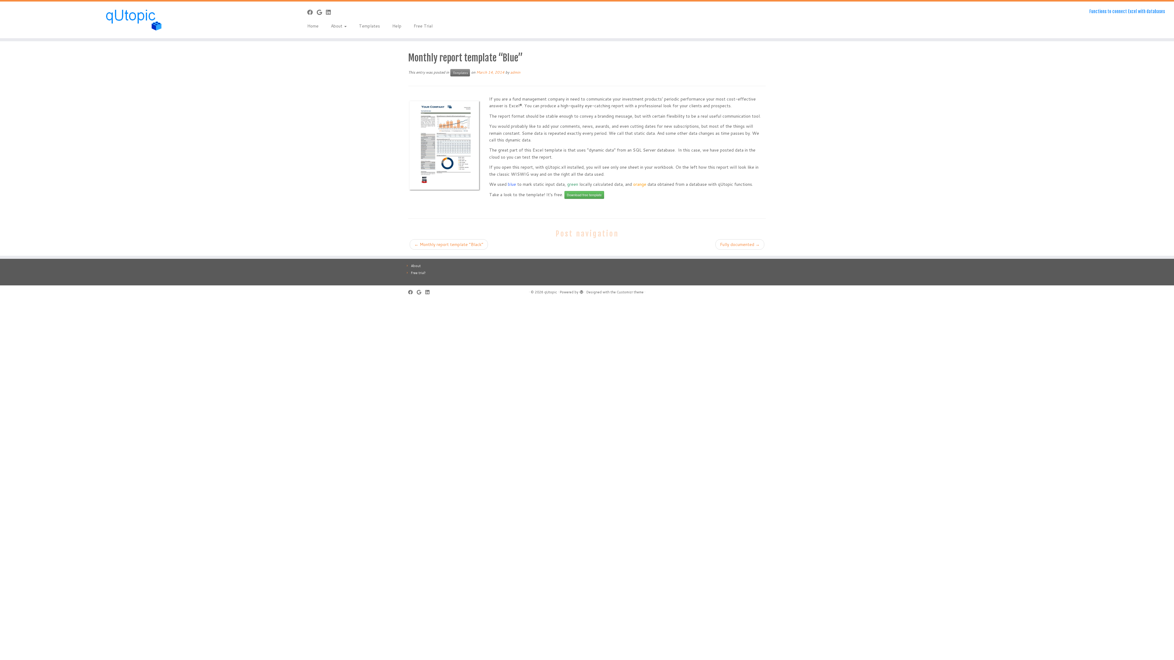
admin (515, 72)
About (337, 26)
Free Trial (423, 26)
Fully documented (740, 244)
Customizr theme (630, 292)
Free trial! (418, 272)
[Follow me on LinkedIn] (330, 12)
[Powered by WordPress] (581, 291)
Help (396, 26)
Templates (369, 26)
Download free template (584, 195)
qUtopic (550, 292)
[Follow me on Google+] (321, 12)
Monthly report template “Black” (448, 244)
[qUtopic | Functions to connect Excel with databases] (135, 20)
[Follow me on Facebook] (312, 12)
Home (313, 26)
